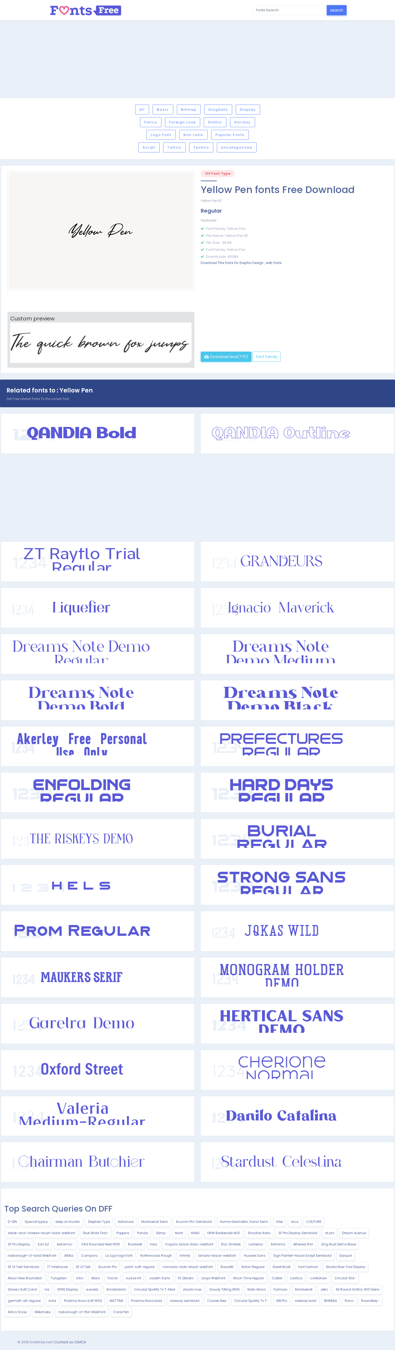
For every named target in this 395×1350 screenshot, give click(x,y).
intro (79, 1278)
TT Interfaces (57, 1267)
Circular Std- (345, 1278)
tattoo (174, 147)
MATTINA (116, 1300)
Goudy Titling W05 (224, 1289)
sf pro (329, 1233)
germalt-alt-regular (24, 1300)
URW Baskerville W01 (223, 1233)
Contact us (63, 1342)
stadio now (192, 1289)
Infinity (185, 1255)
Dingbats (218, 109)
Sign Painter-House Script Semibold (302, 1255)
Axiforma (278, 1244)
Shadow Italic (259, 1233)
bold (52, 1300)
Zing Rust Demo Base (338, 1244)
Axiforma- (65, 1244)
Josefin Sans (159, 1278)
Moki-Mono (256, 1289)
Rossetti (227, 1267)
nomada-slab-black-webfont (188, 1267)
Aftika (68, 1255)
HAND (195, 1233)
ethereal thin (303, 1244)
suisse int (133, 1278)
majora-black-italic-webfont (189, 1244)
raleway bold (305, 1300)
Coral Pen (121, 1312)
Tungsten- (59, 1278)
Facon (112, 1278)
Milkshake (43, 1312)
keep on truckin (68, 1221)
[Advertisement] (197, 60)
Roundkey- (370, 1300)
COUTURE (313, 1221)
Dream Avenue (354, 1233)
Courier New (217, 1300)
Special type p (36, 1221)
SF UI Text (83, 1267)
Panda (142, 1233)
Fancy (150, 122)
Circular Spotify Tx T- (251, 1300)
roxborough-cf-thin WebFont (82, 1312)
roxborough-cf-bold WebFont (32, 1255)
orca (295, 1221)
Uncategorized (236, 147)
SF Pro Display (19, 1244)
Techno (201, 147)
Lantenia (256, 1244)
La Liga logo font (118, 1255)
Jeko (324, 1289)
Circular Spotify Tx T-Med (154, 1289)
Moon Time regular (248, 1278)
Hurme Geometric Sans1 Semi (244, 1221)
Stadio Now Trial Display (345, 1267)
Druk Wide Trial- (96, 1233)
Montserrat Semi (154, 1221)
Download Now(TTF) (228, 356)
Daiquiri (345, 1255)
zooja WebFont (213, 1278)
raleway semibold (184, 1300)
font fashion (308, 1267)
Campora (89, 1255)
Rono (349, 1300)
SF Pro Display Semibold (297, 1233)
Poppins (122, 1233)
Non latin (193, 135)
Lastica (296, 1278)
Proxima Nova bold (146, 1300)
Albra (95, 1278)
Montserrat (304, 1289)
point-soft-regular (140, 1267)
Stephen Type (99, 1221)
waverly (92, 1289)
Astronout (126, 1221)
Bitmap (188, 109)
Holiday (242, 122)
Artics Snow (17, 1312)
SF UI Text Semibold (23, 1267)
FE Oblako (185, 1278)
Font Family (266, 356)
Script (149, 147)
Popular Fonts (230, 135)
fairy (153, 1244)
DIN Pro (281, 1300)
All (142, 109)
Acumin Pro (107, 1267)
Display (248, 109)
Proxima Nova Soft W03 (83, 1300)
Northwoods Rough (156, 1255)
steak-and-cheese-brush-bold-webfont (41, 1233)
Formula (280, 1289)
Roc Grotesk (231, 1244)
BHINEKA (330, 1300)
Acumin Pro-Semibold (194, 1221)
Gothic (215, 122)
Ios (47, 1289)
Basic (163, 109)
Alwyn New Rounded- (25, 1278)
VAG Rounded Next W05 (100, 1244)
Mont (179, 1233)
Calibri (277, 1278)
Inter (279, 1221)
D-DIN (12, 1221)
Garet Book (281, 1267)
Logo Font (161, 135)
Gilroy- (161, 1233)
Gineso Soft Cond (22, 1289)
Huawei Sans (254, 1255)
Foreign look (182, 122)
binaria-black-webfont (217, 1255)
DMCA (81, 1342)
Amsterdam (116, 1289)
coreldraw (318, 1278)
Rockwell (135, 1244)
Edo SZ (43, 1244)
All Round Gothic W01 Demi (357, 1289)
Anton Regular (253, 1267)
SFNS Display (67, 1289)
